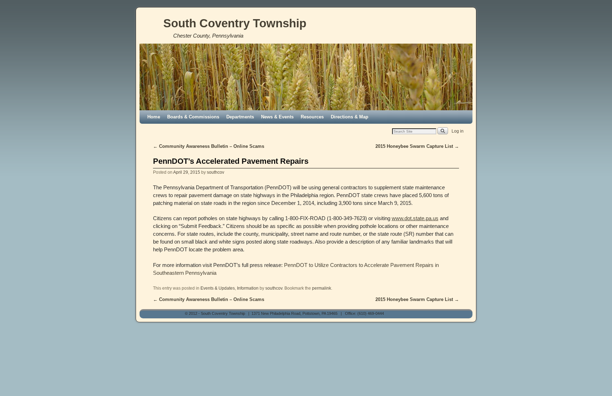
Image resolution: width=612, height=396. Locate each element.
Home (153, 116)
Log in (458, 131)
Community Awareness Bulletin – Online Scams (208, 146)
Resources (312, 116)
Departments (240, 116)
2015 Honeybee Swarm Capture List (417, 146)
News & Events (277, 116)
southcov (215, 172)
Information (248, 288)
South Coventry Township (234, 23)
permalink (321, 288)
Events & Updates (217, 288)
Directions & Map (349, 116)
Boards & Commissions (193, 116)
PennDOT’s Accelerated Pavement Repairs (230, 161)
